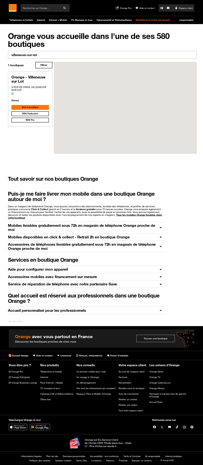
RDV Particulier (30, 113)
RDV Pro (30, 119)
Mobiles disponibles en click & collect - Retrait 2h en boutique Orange (69, 237)
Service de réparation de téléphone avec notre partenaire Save (62, 284)
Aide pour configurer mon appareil (38, 269)
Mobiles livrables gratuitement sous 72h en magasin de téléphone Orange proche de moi (81, 227)
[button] (125, 106)
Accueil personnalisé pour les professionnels (47, 310)
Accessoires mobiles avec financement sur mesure (52, 276)
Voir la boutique (30, 107)
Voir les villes (15, 321)
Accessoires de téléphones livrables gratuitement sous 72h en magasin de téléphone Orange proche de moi (82, 246)
